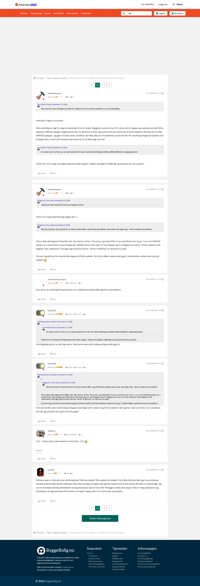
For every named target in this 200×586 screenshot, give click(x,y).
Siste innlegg (36, 13)
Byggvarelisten (118, 567)
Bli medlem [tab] (178, 13)
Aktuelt (23, 13)
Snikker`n (52, 431)
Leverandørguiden (120, 564)
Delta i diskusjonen (100, 518)
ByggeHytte (117, 561)
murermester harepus (57, 279)
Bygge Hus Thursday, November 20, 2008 (54, 200)
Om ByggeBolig (144, 553)
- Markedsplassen (95, 561)
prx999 (51, 470)
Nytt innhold (72, 13)
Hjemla (115, 556)
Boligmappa (117, 553)
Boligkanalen (117, 558)
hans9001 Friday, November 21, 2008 (52, 104)
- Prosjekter (92, 556)
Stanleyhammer (54, 93)
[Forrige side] (104, 85)
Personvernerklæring (146, 567)
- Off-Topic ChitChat (96, 567)
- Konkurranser (93, 558)
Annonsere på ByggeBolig (148, 564)
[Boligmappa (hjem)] (26, 4)
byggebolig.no (67, 567)
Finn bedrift (58, 13)
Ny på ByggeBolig (145, 558)
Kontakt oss (143, 556)
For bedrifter (147, 4)
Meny (180, 4)
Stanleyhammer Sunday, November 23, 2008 (55, 322)
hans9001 (52, 310)
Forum (48, 13)
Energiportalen (118, 569)
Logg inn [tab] (161, 13)
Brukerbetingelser (145, 561)
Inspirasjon (86, 13)
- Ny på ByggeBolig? (95, 564)
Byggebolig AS (53, 581)
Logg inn (162, 4)
